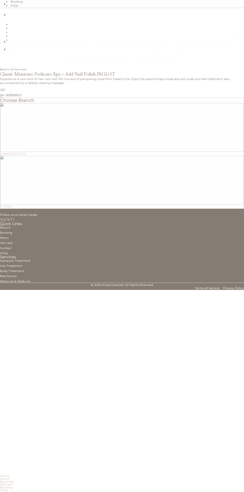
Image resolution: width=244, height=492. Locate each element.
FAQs (14, 5)
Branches (7, 481)
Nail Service (8, 276)
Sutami (6, 206)
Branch (15, 28)
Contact (6, 248)
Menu (4, 237)
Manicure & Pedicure (15, 281)
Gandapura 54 (13, 154)
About (15, 24)
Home (4, 33)
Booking (16, 36)
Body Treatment (12, 271)
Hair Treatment (11, 265)
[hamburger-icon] (240, 24)
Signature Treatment (15, 260)
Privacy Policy (233, 288)
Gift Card (6, 243)
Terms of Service (207, 288)
